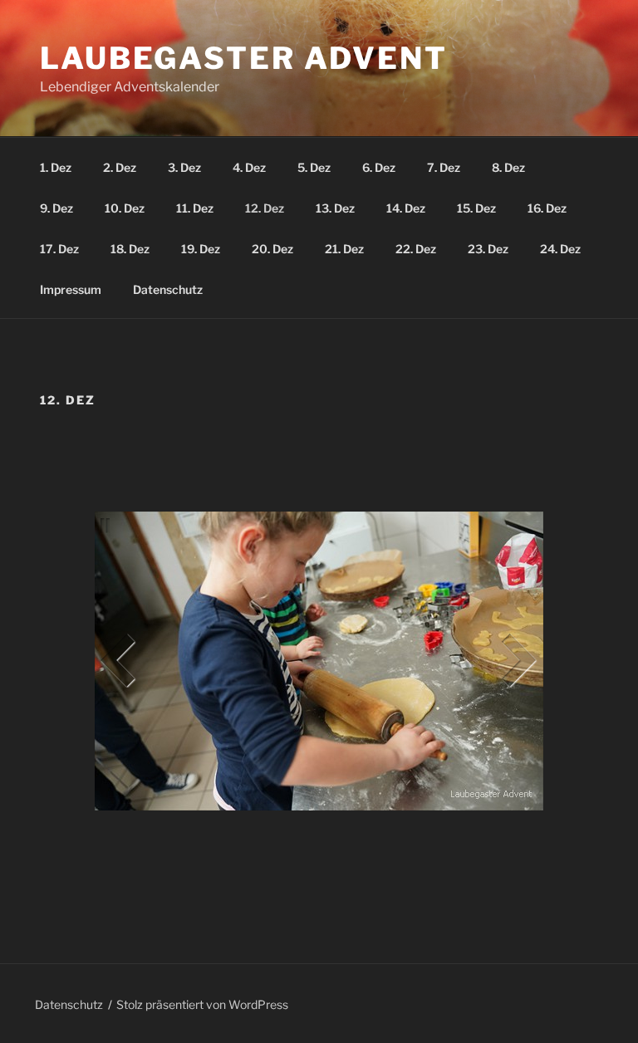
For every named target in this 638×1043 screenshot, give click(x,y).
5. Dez (314, 167)
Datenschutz (168, 289)
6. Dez (378, 167)
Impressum (70, 289)
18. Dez (130, 249)
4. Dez (249, 167)
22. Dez (415, 249)
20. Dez (272, 249)
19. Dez (200, 249)
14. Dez (405, 208)
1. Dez (55, 167)
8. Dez (508, 167)
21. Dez (344, 249)
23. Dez (488, 249)
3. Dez (184, 167)
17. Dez (59, 249)
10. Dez (125, 208)
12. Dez (264, 208)
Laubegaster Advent (244, 58)
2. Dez (119, 167)
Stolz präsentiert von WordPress (202, 1004)
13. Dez (335, 208)
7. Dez (443, 167)
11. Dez (194, 208)
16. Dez (547, 208)
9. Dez (56, 208)
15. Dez (476, 208)
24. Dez (560, 249)
